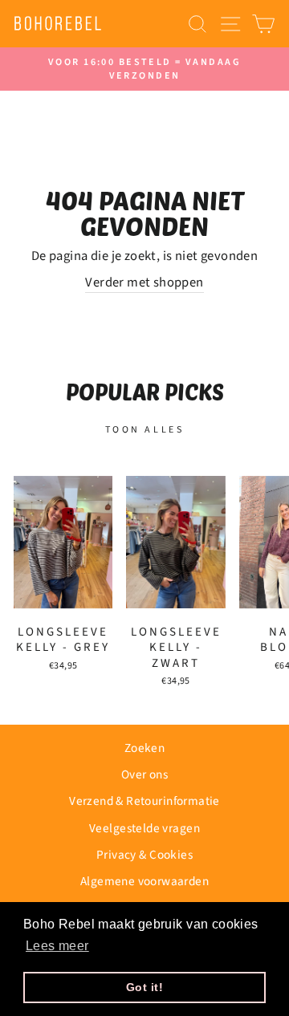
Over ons (144, 774)
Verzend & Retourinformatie (144, 801)
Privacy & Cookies (144, 855)
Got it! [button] (144, 987)
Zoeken (144, 748)
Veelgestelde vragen (144, 828)
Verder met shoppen (144, 283)
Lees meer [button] (57, 946)
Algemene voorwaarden (144, 881)
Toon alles (145, 430)
